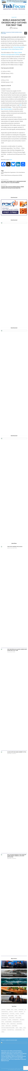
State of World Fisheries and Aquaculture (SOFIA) (11, 175)
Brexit (12, 1009)
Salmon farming (13, 1023)
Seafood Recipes (12, 548)
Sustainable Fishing (10, 1029)
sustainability (4, 1029)
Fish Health (22, 1013)
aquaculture (3, 1009)
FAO (21, 105)
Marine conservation (5, 1017)
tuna (23, 1029)
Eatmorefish (21, 1011)
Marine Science (11, 753)
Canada (15, 1009)
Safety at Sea (3, 1023)
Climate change (20, 1009)
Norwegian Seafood (8, 1021)
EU (24, 1011)
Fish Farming (12, 1013)
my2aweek (9, 1019)
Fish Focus (15, 28)
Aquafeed (8, 1009)
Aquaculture (14, 17)
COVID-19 (15, 1011)
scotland (3, 1025)
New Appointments (15, 1019)
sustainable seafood (18, 1029)
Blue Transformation (6, 109)
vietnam (3, 1031)
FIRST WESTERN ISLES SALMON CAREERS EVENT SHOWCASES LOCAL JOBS (17, 650)
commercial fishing (5, 1011)
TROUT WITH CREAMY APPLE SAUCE (14, 546)
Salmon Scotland (19, 1023)
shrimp (24, 1027)
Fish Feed (17, 1013)
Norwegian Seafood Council (17, 1021)
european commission (5, 1013)
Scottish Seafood (14, 1025)
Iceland (16, 1015)
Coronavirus (11, 1011)
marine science (4, 1019)
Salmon (8, 1023)
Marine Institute (11, 1017)
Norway (3, 1021)
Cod (25, 1009)
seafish (17, 1027)
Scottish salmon (8, 1025)
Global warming (4, 1015)
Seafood (21, 1027)
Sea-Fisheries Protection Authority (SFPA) (8, 1027)
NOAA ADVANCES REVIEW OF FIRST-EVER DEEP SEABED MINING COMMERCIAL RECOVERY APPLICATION (16, 855)
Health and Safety (11, 1015)
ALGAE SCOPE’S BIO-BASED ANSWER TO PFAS (16, 751)
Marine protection (18, 1017)
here (11, 159)
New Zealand (22, 1019)
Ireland (20, 1015)
